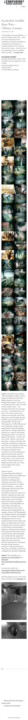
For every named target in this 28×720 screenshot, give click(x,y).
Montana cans (6, 557)
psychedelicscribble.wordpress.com (13, 570)
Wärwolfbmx (15, 557)
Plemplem (4, 560)
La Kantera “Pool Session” (12, 706)
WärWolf (20, 579)
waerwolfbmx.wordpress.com (11, 572)
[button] (16, 6)
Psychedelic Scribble (8, 57)
